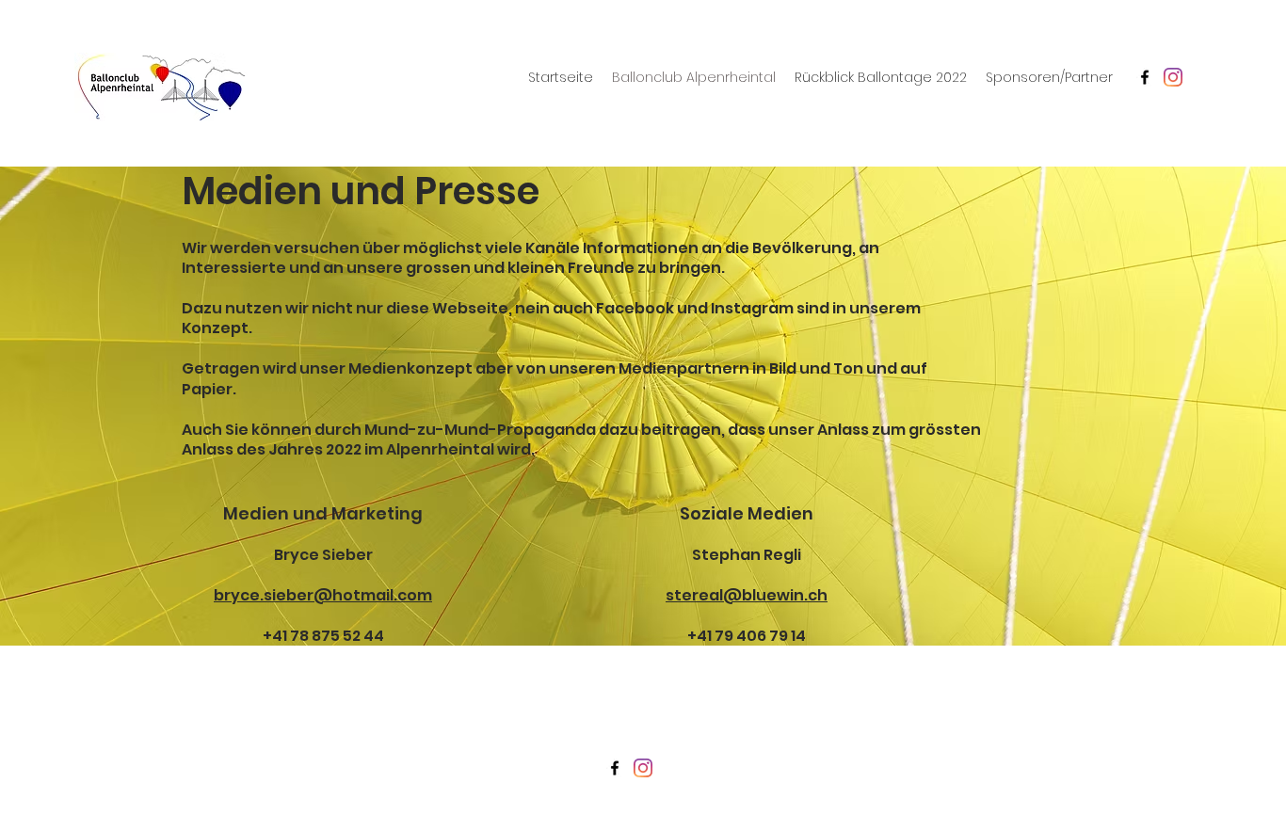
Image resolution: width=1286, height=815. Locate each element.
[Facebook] (1144, 77)
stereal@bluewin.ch (747, 595)
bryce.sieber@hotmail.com (323, 595)
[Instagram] (1173, 77)
